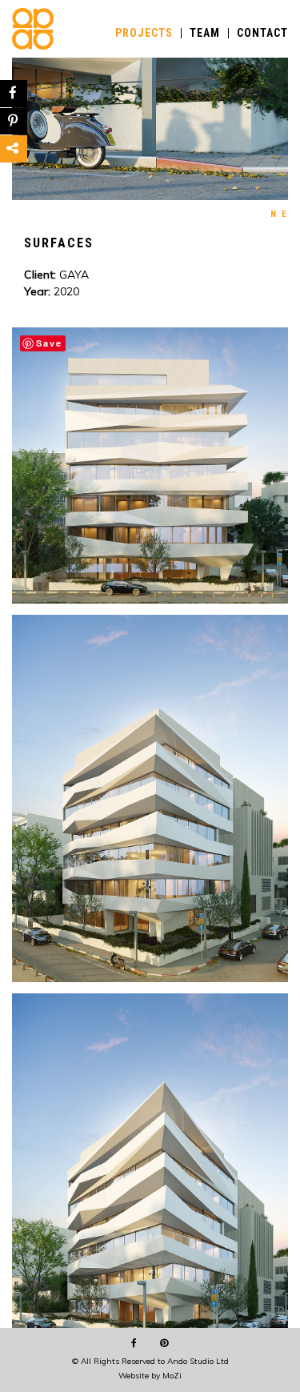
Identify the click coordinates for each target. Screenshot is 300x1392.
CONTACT (262, 33)
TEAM (205, 33)
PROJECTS (144, 33)
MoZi (172, 1375)
